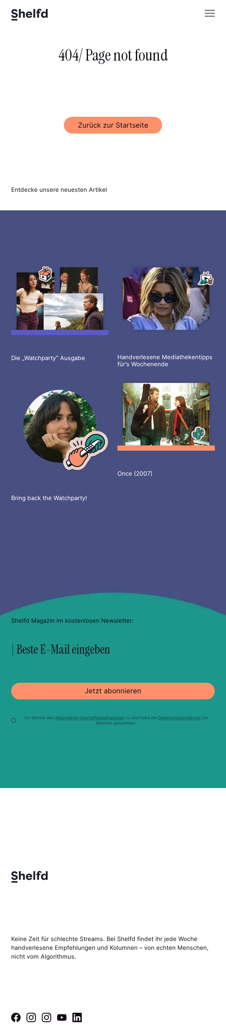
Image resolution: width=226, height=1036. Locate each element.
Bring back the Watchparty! (49, 498)
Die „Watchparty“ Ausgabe (48, 358)
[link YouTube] (62, 1020)
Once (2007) (134, 473)
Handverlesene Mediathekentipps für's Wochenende (164, 360)
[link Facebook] (16, 1020)
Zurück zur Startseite (113, 125)
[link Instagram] (31, 1020)
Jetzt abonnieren (113, 691)
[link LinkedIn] (77, 1020)
